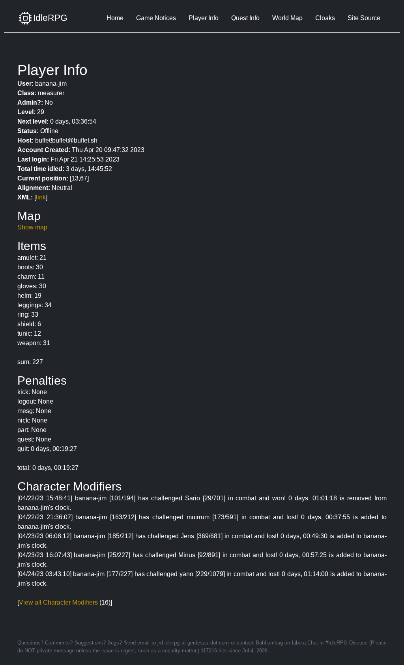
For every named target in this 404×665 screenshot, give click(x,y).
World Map (287, 18)
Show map (32, 227)
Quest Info (245, 18)
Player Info (204, 18)
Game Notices (156, 18)
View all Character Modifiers (58, 602)
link (41, 197)
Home (115, 18)
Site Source (364, 18)
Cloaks (325, 18)
